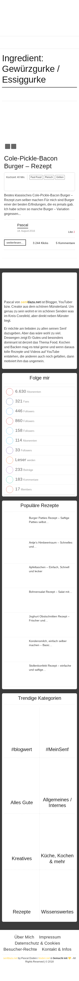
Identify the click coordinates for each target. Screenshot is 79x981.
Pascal (22, 225)
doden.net (44, 958)
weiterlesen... (14, 242)
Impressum (50, 937)
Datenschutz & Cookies (37, 943)
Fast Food (36, 177)
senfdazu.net (10, 958)
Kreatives (22, 858)
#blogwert (21, 749)
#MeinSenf (57, 749)
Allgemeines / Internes (57, 802)
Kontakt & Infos (57, 949)
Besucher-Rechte (20, 949)
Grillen (60, 177)
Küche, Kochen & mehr (57, 858)
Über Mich (24, 937)
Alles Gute (22, 802)
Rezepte (22, 911)
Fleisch (49, 177)
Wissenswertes (57, 911)
